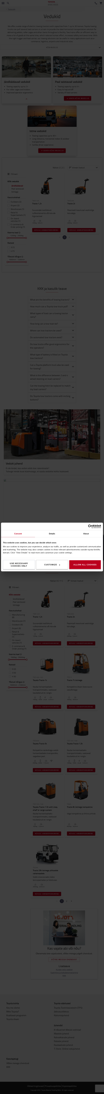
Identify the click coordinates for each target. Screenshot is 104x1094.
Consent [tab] (18, 534)
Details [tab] (52, 534)
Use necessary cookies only (19, 564)
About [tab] (86, 534)
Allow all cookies (85, 565)
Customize (50, 565)
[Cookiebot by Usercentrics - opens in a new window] (90, 526)
